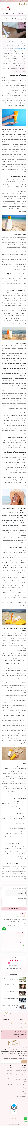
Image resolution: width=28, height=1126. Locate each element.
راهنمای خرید (9, 1067)
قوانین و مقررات (9, 1073)
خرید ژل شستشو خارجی (21, 1084)
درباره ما (10, 1081)
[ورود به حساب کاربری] (9, 9)
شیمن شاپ (25, 13)
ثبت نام (24, 1062)
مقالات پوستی (16, 13)
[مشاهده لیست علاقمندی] (2, 9)
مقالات (21, 13)
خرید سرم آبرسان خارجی (21, 1101)
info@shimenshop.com (19, 1034)
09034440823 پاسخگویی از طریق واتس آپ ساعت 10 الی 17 (12, 1032)
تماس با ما (10, 1084)
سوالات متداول (9, 1070)
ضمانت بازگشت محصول (7, 1079)
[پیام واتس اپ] (12, 1116)
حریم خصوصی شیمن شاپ (7, 1076)
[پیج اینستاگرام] (15, 1116)
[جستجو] (2, 4)
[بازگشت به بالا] (6, 1013)
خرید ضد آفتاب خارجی (22, 1067)
